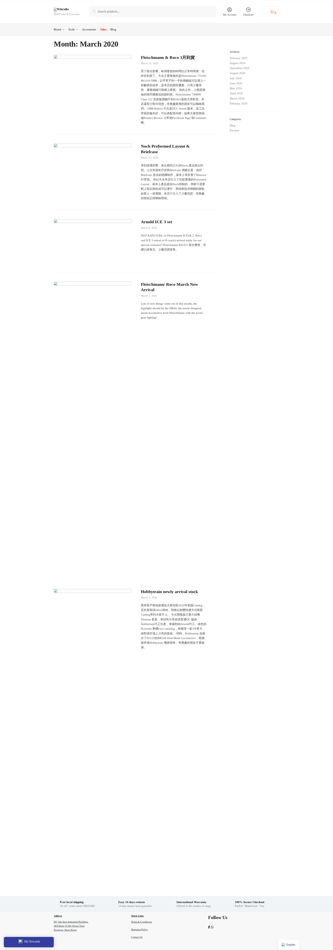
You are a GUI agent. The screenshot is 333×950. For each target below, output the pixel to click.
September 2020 (239, 68)
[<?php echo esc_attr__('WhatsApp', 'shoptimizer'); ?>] (212, 927)
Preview (234, 130)
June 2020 (236, 83)
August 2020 (237, 73)
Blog (232, 125)
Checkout (248, 14)
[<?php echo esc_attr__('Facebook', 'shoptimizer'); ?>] (209, 927)
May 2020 (236, 88)
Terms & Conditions (141, 921)
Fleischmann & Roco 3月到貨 (168, 57)
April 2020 (236, 93)
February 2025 (238, 58)
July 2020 (236, 78)
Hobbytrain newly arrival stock (169, 591)
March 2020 (237, 98)
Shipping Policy (139, 929)
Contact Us (137, 937)
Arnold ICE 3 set (156, 221)
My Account (229, 14)
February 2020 (238, 103)
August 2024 (237, 63)
